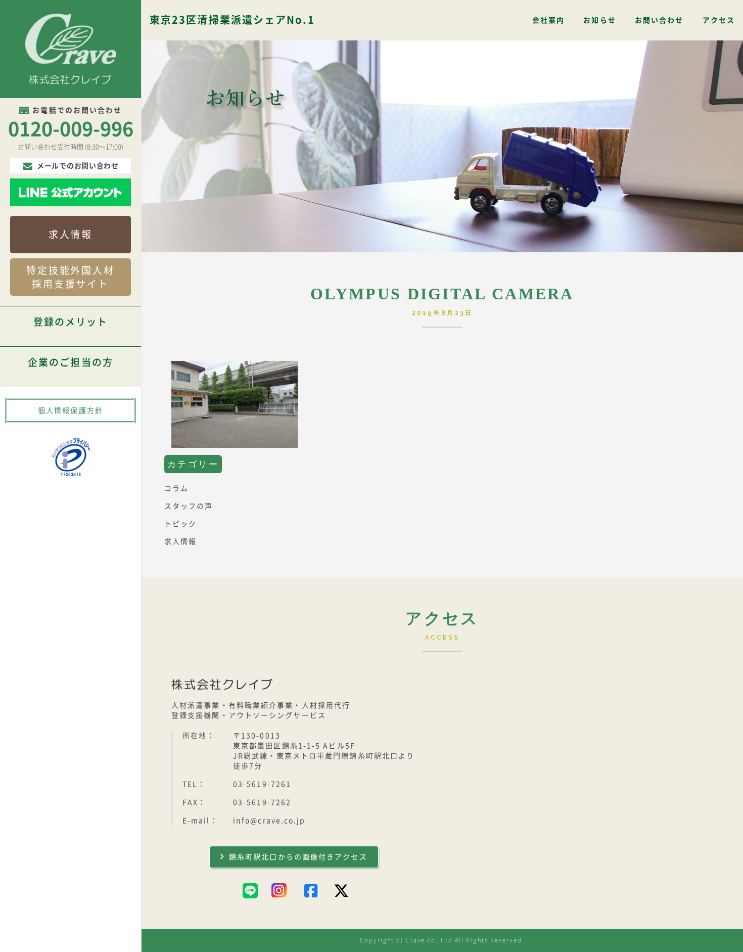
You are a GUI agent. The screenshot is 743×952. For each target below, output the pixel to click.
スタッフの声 (188, 506)
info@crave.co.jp (269, 820)
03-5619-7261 (262, 784)
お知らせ (599, 20)
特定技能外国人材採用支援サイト (70, 277)
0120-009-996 (70, 129)
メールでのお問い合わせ (78, 165)
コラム (176, 488)
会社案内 (548, 20)
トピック (180, 523)
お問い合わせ (659, 20)
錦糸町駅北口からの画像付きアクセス (298, 856)
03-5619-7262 (262, 802)
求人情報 (70, 234)
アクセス (719, 20)
